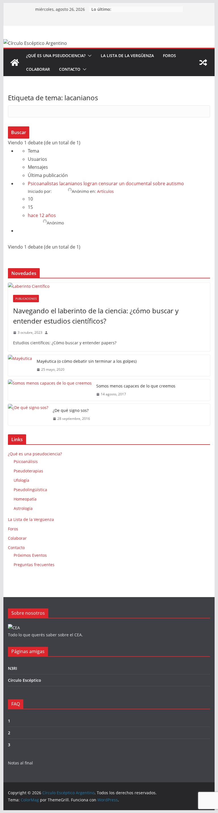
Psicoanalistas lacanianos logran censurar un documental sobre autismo (106, 183)
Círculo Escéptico (24, 680)
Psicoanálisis (26, 461)
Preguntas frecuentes (34, 564)
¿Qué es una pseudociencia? (55, 55)
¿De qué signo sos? (71, 410)
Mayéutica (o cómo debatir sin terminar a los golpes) (87, 361)
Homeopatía (25, 499)
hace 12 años (42, 215)
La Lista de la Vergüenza (127, 55)
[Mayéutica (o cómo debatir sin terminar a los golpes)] (20, 365)
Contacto (69, 69)
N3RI (12, 668)
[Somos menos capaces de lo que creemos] (50, 390)
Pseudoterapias (28, 471)
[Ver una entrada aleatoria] (203, 62)
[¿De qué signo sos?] (28, 414)
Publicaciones (26, 299)
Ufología (21, 480)
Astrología (23, 508)
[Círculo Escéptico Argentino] (15, 62)
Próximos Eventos (30, 555)
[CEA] (14, 627)
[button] (88, 56)
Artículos (105, 191)
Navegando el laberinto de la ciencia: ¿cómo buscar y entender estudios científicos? (96, 316)
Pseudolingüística (30, 489)
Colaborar (38, 69)
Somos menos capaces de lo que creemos (135, 386)
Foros (169, 55)
